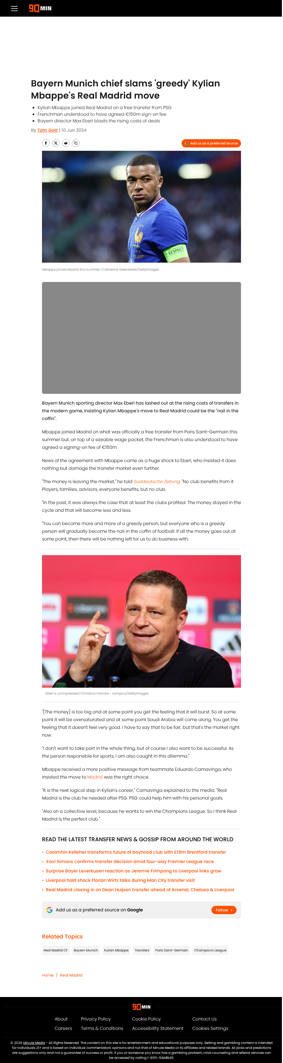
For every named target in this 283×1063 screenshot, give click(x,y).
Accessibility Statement (158, 1028)
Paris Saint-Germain (171, 950)
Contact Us (204, 1019)
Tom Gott (47, 130)
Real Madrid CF (56, 950)
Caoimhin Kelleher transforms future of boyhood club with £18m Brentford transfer (136, 852)
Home (48, 975)
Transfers (142, 950)
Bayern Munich (86, 950)
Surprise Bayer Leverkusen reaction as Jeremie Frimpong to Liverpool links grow (133, 871)
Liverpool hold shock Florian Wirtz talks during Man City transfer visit (120, 880)
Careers (63, 1028)
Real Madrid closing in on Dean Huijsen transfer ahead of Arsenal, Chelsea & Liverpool (140, 890)
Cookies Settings (210, 1028)
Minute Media (34, 1042)
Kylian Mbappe (116, 950)
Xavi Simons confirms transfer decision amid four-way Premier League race (130, 861)
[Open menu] (14, 8)
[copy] (76, 143)
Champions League (210, 950)
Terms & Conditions (102, 1028)
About (61, 1019)
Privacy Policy (96, 1019)
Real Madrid (71, 975)
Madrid (95, 777)
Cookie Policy (146, 1019)
